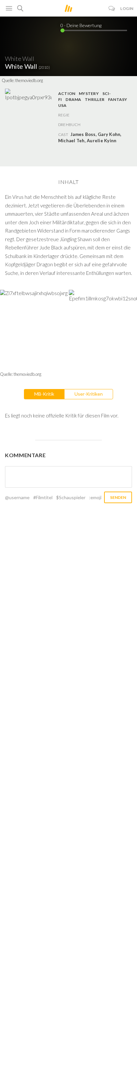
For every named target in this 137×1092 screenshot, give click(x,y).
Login (127, 8)
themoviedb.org (29, 80)
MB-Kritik (44, 394)
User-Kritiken (88, 394)
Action (66, 93)
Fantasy (117, 99)
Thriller (94, 99)
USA (62, 105)
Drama (73, 99)
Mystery (89, 93)
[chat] (111, 8)
